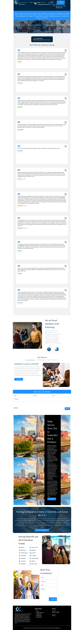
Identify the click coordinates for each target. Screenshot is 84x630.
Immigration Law (32, 2)
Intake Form (39, 614)
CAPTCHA (16, 408)
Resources (38, 2)
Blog (37, 611)
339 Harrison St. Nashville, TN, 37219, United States (61, 6)
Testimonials (39, 617)
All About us (39, 615)
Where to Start (24, 2)
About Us (43, 2)
